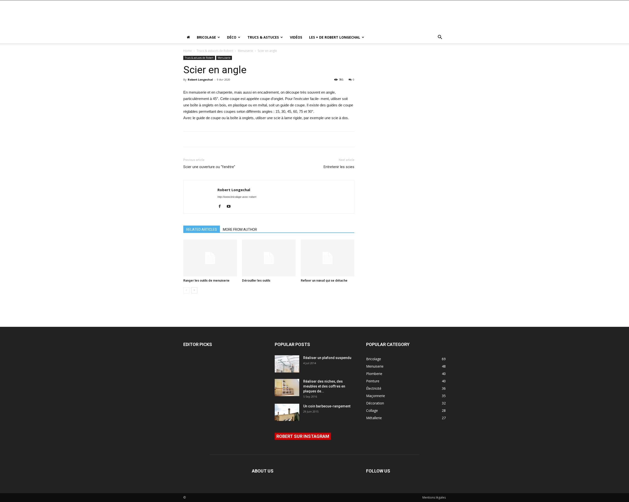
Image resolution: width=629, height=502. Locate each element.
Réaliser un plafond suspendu (327, 358)
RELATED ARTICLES (201, 229)
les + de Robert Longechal (334, 37)
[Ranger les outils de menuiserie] (210, 258)
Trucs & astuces (263, 37)
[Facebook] (221, 207)
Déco (231, 37)
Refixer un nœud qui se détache (324, 280)
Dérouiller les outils (256, 280)
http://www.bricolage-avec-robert (236, 196)
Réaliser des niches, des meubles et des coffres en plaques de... (324, 386)
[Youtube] (230, 207)
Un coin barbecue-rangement (326, 406)
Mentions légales (434, 497)
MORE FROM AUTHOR (240, 229)
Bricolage (206, 37)
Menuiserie (245, 51)
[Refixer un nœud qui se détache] (327, 258)
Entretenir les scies (339, 167)
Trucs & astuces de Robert (215, 51)
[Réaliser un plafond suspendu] (287, 364)
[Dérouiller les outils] (269, 258)
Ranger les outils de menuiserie (206, 280)
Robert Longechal (200, 79)
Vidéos (296, 37)
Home (187, 51)
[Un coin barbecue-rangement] (287, 412)
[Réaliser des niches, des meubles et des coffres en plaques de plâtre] (287, 387)
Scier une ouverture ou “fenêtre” (209, 167)
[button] (440, 37)
